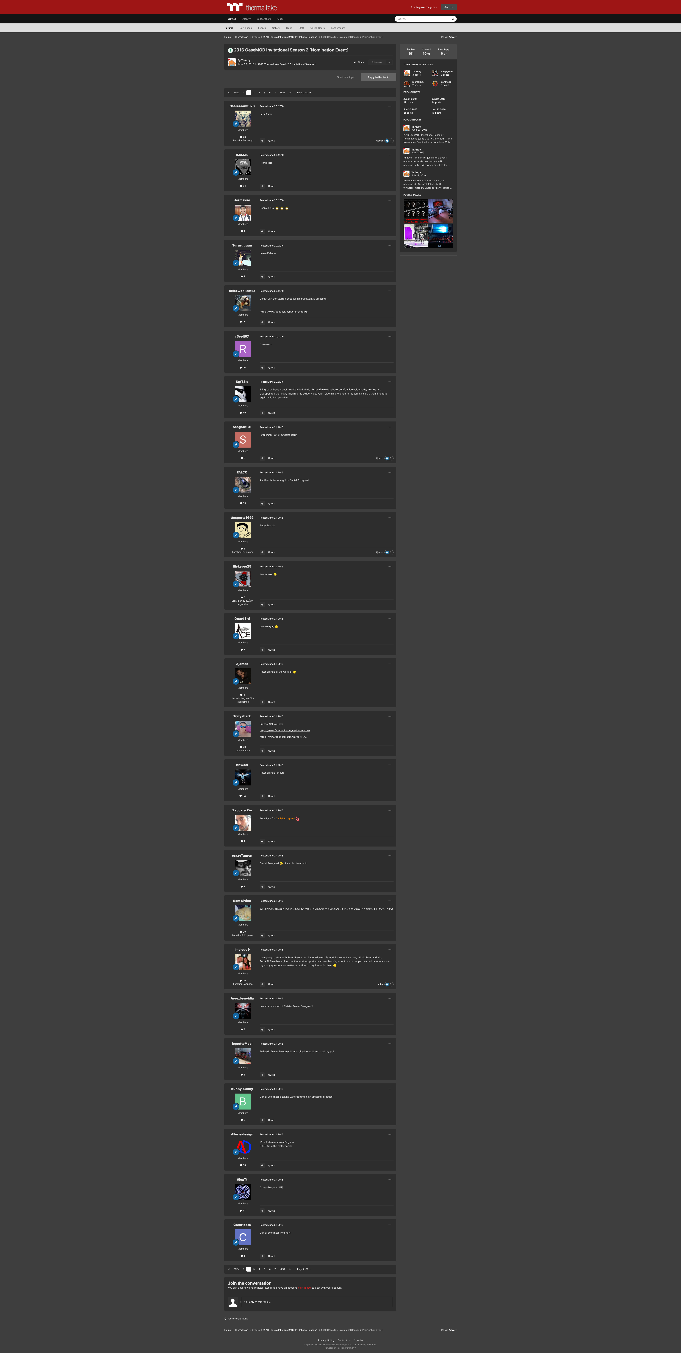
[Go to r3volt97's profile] (243, 349)
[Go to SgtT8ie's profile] (243, 394)
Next (282, 92)
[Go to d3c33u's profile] (243, 167)
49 (244, 412)
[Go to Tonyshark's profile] (243, 729)
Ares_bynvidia (242, 998)
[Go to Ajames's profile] (243, 676)
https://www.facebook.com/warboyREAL (283, 736)
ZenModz (446, 81)
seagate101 (242, 427)
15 (244, 694)
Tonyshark (242, 716)
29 (244, 747)
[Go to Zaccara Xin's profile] (243, 823)
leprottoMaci (242, 1043)
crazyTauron (242, 855)
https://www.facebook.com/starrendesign (284, 311)
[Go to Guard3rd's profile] (243, 631)
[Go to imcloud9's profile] (243, 962)
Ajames (379, 140)
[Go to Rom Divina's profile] (243, 913)
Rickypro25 (242, 566)
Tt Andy (246, 60)
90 (244, 931)
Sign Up (448, 7)
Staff (301, 27)
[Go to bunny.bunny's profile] (243, 1102)
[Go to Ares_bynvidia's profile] (243, 1011)
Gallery (276, 27)
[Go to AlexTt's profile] (243, 1192)
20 (244, 137)
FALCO (242, 472)
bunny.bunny (242, 1089)
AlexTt (242, 1179)
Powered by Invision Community (340, 1347)
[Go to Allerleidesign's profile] (243, 1147)
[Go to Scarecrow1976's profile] (243, 119)
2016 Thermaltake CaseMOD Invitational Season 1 (287, 64)
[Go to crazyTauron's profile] (243, 868)
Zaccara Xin (242, 810)
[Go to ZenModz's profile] (435, 84)
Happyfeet (447, 71)
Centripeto (242, 1225)
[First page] (228, 92)
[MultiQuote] (262, 140)
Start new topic (346, 77)
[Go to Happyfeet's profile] (435, 73)
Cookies (358, 1340)
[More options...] (390, 106)
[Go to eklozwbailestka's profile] (243, 303)
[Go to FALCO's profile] (243, 485)
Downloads (246, 27)
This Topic (439, 18)
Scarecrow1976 (242, 106)
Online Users (317, 27)
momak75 (418, 81)
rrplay (380, 984)
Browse (232, 18)
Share (360, 62)
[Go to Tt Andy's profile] (232, 62)
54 (244, 185)
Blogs (289, 27)
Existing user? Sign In (423, 7)
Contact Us (344, 1340)
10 (244, 367)
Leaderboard (338, 27)
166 (244, 795)
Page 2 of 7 (303, 92)
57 (244, 1210)
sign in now (304, 1287)
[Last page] (289, 92)
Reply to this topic (378, 77)
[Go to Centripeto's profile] (243, 1237)
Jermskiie (242, 200)
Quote (271, 140)
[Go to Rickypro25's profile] (243, 579)
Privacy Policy (326, 1340)
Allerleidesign (242, 1134)
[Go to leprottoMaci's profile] (243, 1056)
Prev (236, 92)
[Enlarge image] (277, 207)
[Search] (453, 19)
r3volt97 (242, 336)
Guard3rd (242, 618)
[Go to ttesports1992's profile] (243, 530)
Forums (229, 27)
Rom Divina (242, 901)
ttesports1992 (242, 517)
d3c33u (242, 155)
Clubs (280, 18)
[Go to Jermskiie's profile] (243, 213)
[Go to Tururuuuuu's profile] (243, 258)
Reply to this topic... (259, 1301)
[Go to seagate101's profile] (243, 440)
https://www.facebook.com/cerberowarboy (285, 730)
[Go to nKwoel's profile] (243, 777)
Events (262, 27)
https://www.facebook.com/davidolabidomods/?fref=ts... (345, 389)
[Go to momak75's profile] (407, 84)
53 (244, 503)
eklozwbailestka (242, 291)
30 (244, 1165)
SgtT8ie (242, 382)
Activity (246, 18)
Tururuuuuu (242, 245)
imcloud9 (242, 949)
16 (244, 321)
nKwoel (242, 765)
